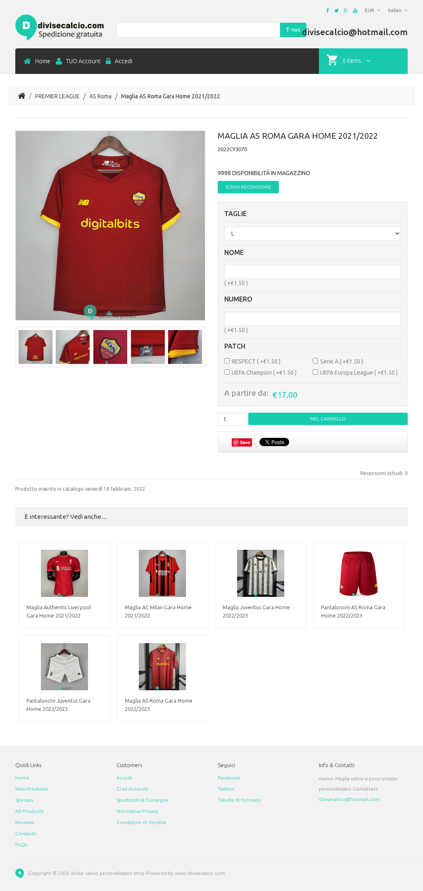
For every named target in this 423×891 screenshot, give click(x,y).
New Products (31, 788)
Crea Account (132, 788)
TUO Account (83, 61)
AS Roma (100, 96)
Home (42, 61)
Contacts (25, 833)
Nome (234, 252)
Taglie (235, 213)
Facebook (229, 777)
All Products (29, 811)
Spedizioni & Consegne (142, 800)
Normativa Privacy (137, 811)
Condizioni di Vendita (141, 822)
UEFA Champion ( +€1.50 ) (264, 372)
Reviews (24, 822)
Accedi (123, 61)
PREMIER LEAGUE (57, 96)
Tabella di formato (239, 800)
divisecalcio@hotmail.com (349, 799)
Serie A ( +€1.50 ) (341, 361)
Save (245, 442)
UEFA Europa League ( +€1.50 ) (359, 372)
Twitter (226, 788)
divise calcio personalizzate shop (108, 873)
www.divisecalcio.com (200, 873)
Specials (24, 800)
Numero (238, 299)
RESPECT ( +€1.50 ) (256, 361)
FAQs (21, 844)
